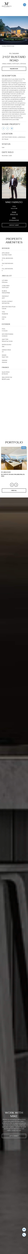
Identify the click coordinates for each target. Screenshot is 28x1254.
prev (12, 485)
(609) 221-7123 (14, 214)
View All (14, 490)
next (16, 485)
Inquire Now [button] (14, 68)
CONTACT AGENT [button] (14, 225)
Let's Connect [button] (14, 1136)
